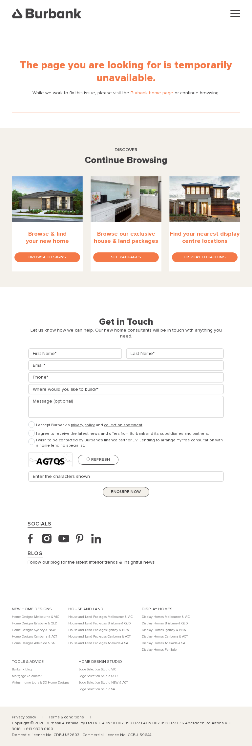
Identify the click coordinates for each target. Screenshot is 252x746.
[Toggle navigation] (235, 13)
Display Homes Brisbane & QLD (165, 623)
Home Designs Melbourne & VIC (35, 617)
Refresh (100, 459)
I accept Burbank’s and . (89, 425)
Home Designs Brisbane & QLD (34, 623)
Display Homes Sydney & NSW (164, 630)
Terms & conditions (67, 717)
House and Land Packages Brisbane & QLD (99, 623)
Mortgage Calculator (27, 676)
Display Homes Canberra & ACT (165, 637)
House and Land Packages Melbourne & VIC (100, 617)
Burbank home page (152, 93)
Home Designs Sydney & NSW (34, 630)
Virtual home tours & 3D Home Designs (40, 683)
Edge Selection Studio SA (96, 689)
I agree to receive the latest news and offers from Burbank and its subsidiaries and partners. (122, 433)
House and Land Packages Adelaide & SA (98, 643)
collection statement (123, 425)
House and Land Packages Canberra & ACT (99, 637)
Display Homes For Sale (159, 650)
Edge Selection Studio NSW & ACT (103, 683)
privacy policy (83, 425)
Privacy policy (24, 717)
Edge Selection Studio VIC (97, 669)
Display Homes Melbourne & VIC (166, 617)
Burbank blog (22, 669)
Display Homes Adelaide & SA (163, 643)
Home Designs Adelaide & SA (33, 643)
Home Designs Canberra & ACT (34, 637)
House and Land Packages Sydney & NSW (98, 630)
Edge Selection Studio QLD (97, 676)
